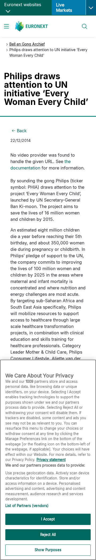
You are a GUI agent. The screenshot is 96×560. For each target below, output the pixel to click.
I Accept (48, 519)
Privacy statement (51, 459)
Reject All (48, 534)
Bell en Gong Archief (27, 44)
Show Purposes (48, 550)
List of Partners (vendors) (27, 506)
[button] (91, 7)
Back (22, 130)
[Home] (31, 26)
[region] (48, 460)
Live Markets (64, 7)
